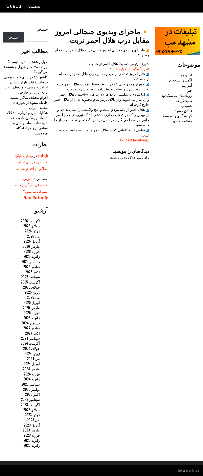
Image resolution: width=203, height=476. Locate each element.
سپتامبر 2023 (30, 399)
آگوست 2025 (30, 281)
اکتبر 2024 (32, 333)
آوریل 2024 (32, 363)
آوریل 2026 (32, 241)
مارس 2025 (31, 307)
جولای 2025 (31, 287)
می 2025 (33, 297)
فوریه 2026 (32, 251)
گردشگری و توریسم (177, 115)
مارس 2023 (31, 429)
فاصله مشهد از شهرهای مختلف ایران (30, 105)
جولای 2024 (31, 348)
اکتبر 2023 (32, 394)
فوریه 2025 (32, 312)
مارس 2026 (31, 246)
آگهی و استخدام (180, 79)
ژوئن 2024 (32, 353)
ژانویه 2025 (31, 317)
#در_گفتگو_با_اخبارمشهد (130, 69)
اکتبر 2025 (32, 271)
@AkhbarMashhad (134, 140)
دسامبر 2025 (30, 261)
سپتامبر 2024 (30, 338)
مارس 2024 (31, 368)
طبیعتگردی (184, 100)
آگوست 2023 (30, 404)
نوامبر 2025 (31, 266)
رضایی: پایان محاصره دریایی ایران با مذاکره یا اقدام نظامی (31, 162)
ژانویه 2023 (31, 440)
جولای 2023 (31, 409)
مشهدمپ (34, 6)
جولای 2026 (31, 225)
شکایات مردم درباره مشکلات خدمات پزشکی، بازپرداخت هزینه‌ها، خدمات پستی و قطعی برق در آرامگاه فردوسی (26, 122)
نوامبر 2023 (31, 389)
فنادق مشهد (183, 110)
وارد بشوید (117, 157)
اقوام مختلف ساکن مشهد (29, 97)
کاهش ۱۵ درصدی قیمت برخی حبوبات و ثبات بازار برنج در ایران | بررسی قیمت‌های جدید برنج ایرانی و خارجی (26, 84)
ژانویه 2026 (31, 256)
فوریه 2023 (32, 435)
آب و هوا (186, 74)
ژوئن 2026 (32, 230)
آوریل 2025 (32, 302)
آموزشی (186, 85)
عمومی (186, 105)
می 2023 (33, 419)
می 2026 (33, 236)
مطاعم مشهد (182, 120)
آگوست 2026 (30, 220)
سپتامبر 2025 (30, 276)
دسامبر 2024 (30, 322)
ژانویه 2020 (31, 445)
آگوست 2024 (30, 343)
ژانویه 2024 (31, 378)
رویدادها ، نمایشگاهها (177, 95)
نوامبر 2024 (31, 327)
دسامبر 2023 (30, 384)
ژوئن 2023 (32, 414)
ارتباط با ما (13, 6)
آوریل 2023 (32, 425)
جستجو (42, 29)
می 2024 (33, 358)
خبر (189, 90)
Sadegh (43, 155)
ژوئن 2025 (32, 292)
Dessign (196, 470)
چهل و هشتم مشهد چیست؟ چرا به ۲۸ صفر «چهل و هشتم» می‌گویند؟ (26, 66)
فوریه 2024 (32, 373)
